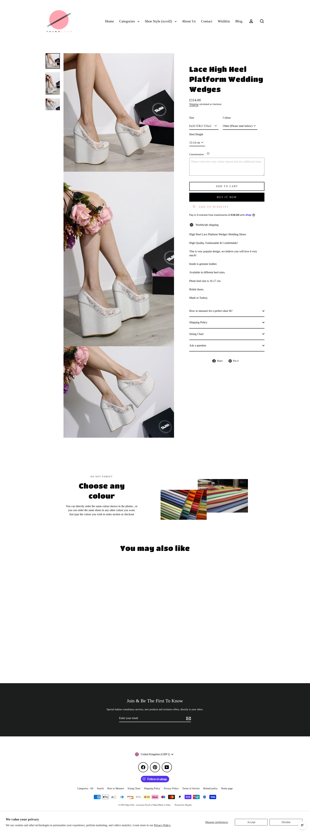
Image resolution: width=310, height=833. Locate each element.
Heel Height (196, 134)
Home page (227, 788)
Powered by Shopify (183, 805)
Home (109, 21)
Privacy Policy (171, 788)
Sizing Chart (196, 333)
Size (191, 117)
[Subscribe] (188, 718)
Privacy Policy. (162, 825)
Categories (127, 21)
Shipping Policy (198, 322)
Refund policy (210, 788)
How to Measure (115, 788)
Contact (206, 21)
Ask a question (197, 345)
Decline (286, 822)
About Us (189, 21)
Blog (238, 21)
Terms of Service (191, 788)
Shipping (193, 104)
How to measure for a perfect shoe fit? (210, 310)
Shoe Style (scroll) (159, 21)
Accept (251, 822)
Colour (227, 117)
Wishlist (224, 21)
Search (100, 788)
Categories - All (85, 788)
